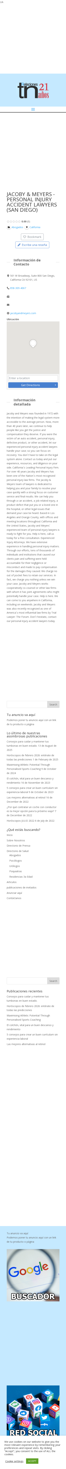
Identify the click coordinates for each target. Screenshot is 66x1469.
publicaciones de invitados (21, 887)
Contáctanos (14, 898)
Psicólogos (15, 860)
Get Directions (30, 385)
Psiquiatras (15, 871)
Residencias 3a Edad (21, 876)
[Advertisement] (33, 38)
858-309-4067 (18, 288)
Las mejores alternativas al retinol (26, 797)
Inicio (10, 835)
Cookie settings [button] (14, 1461)
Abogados (15, 855)
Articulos (12, 882)
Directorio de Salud (18, 851)
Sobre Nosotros (16, 840)
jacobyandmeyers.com (23, 313)
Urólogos (14, 866)
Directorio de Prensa (18, 845)
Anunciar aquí (14, 893)
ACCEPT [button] (32, 1461)
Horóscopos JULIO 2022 (20, 820)
